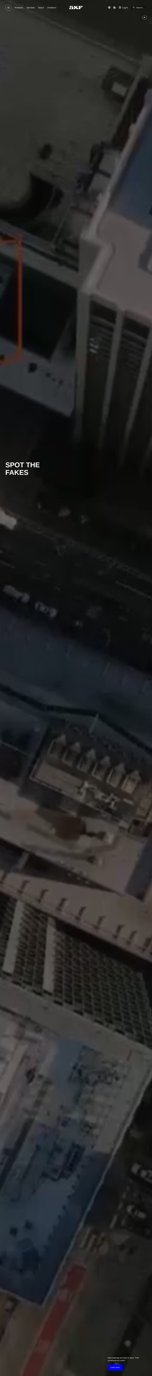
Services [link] (31, 7)
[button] (109, 8)
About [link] (41, 7)
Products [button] (19, 7)
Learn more (115, 1367)
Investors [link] (51, 7)
